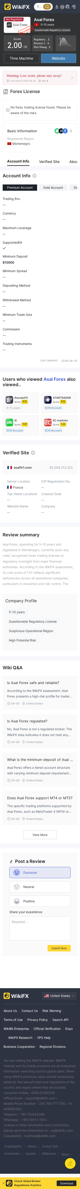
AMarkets (49, 1153)
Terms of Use (13, 1020)
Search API (60, 1020)
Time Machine (21, 58)
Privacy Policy (37, 1020)
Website (58, 58)
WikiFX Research (20, 1038)
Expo (69, 1029)
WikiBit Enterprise (16, 1029)
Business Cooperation (19, 1046)
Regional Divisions (53, 1046)
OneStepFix (13, 1146)
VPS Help (44, 1038)
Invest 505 (50, 1146)
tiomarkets (12, 1153)
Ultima (31, 1146)
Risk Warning (51, 1011)
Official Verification (47, 1029)
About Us (10, 1011)
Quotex (31, 1153)
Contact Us (30, 1011)
